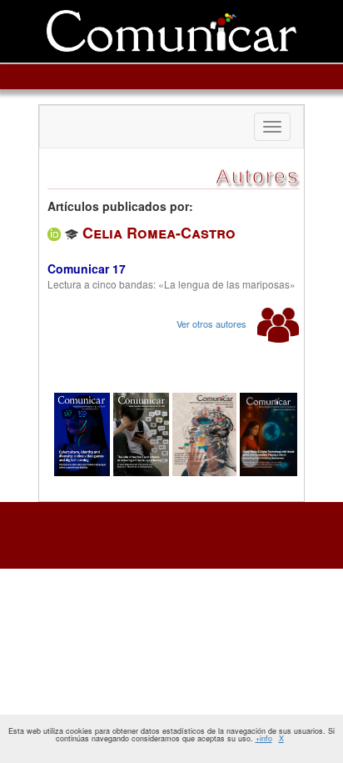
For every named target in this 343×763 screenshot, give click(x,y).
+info (264, 738)
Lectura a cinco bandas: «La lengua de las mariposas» (171, 284)
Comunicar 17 (86, 268)
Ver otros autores (212, 323)
